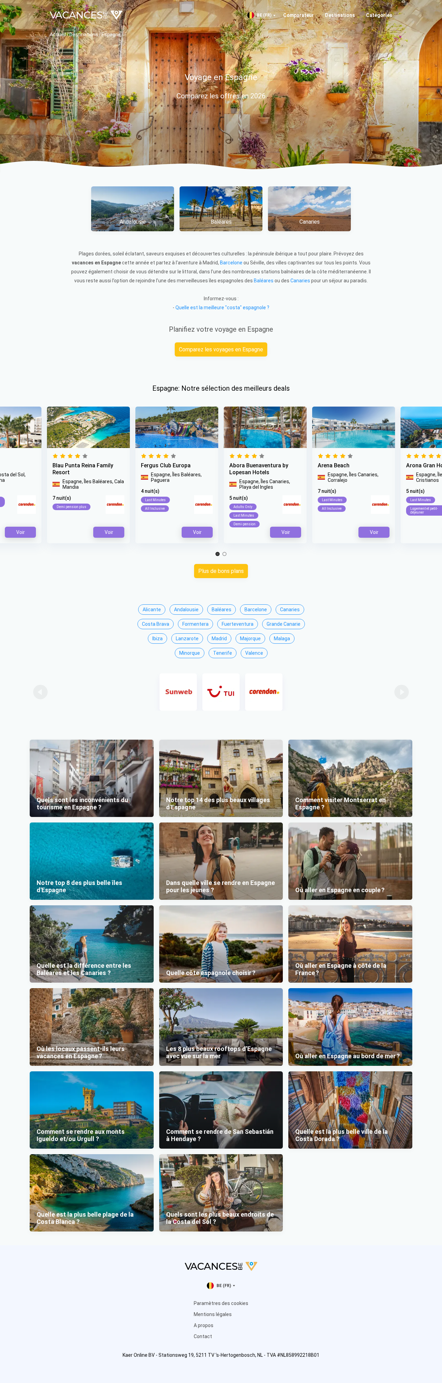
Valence (254, 653)
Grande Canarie (283, 624)
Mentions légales (213, 1314)
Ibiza (157, 638)
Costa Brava (155, 624)
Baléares (263, 280)
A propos (203, 1325)
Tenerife (222, 653)
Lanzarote (187, 638)
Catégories (379, 15)
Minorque (189, 653)
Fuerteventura (237, 624)
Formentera (195, 624)
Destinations (340, 15)
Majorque (250, 638)
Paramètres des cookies (221, 1303)
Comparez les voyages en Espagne (221, 349)
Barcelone (231, 262)
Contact (203, 1336)
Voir (285, 532)
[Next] (401, 692)
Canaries (300, 280)
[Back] (40, 692)
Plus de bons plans (221, 571)
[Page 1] (217, 554)
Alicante (152, 609)
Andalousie (186, 609)
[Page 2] (224, 554)
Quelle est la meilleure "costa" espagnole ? (222, 307)
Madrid (219, 638)
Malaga (282, 638)
